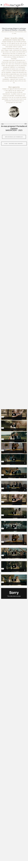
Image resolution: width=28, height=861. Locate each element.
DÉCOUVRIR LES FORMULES (14, 136)
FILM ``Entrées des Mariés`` (14, 143)
